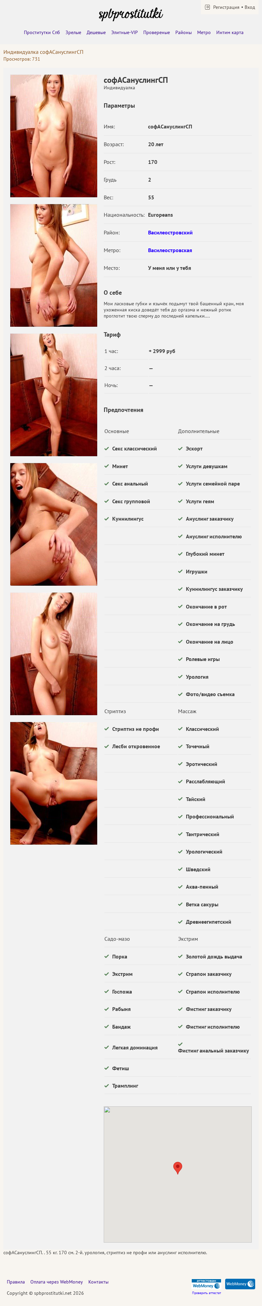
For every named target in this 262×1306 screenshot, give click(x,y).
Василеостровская (170, 250)
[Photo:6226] (53, 136)
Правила (16, 1282)
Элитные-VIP (124, 32)
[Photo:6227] (53, 265)
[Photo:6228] (53, 395)
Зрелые (73, 32)
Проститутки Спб (42, 32)
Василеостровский (170, 232)
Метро (204, 32)
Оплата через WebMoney (56, 1282)
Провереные (156, 32)
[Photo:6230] (53, 654)
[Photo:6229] (53, 524)
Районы (183, 32)
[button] (178, 1168)
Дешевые (96, 32)
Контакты (98, 1282)
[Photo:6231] (53, 783)
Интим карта (230, 32)
